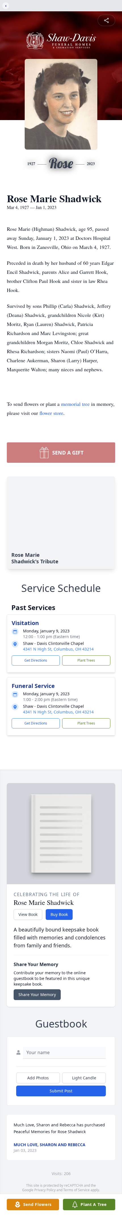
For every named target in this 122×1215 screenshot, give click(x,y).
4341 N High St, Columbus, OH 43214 (58, 649)
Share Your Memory (37, 994)
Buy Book (59, 914)
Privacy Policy (45, 1190)
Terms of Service (76, 1190)
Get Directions (35, 660)
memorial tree (75, 403)
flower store (51, 413)
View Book (27, 914)
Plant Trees (86, 660)
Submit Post (61, 1091)
